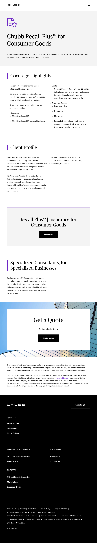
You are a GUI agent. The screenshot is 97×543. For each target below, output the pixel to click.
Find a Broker (12, 461)
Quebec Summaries (33, 519)
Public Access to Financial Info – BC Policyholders (62, 519)
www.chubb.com (61, 378)
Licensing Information (28, 509)
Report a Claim (13, 423)
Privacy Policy (45, 509)
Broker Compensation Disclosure (43, 512)
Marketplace (54, 456)
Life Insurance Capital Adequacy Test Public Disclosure (61, 516)
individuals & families (19, 450)
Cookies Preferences (14, 519)
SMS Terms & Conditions (16, 523)
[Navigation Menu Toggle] (89, 5)
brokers (11, 470)
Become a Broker (14, 487)
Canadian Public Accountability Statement (22, 516)
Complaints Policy (60, 509)
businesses (55, 450)
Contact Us (12, 428)
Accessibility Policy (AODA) (17, 512)
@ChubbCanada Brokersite (18, 456)
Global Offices (13, 433)
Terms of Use (12, 509)
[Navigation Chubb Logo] (14, 5)
